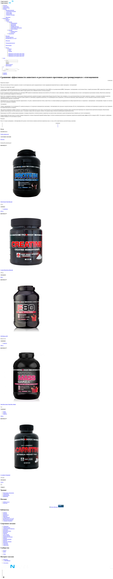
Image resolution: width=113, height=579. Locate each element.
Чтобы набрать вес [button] (5, 134)
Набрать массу (14, 31)
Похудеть (13, 32)
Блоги (9, 50)
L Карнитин (6, 526)
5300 (2, 416)
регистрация (8, 65)
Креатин (5, 538)
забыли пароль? (9, 64)
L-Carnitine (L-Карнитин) (5, 475)
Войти (7, 63)
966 (2, 277)
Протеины (5, 542)
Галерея (10, 51)
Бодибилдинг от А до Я (11, 38)
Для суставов (6, 534)
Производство (6, 7)
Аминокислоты (6, 527)
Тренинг (10, 21)
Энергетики (6, 545)
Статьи (7, 20)
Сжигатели (5, 543)
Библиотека (5, 18)
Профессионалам (15, 26)
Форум (7, 47)
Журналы (8, 40)
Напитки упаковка (7, 541)
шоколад (3, 206)
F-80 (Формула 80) (4, 336)
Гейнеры (5, 533)
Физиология (11, 33)
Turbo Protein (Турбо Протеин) (6, 201)
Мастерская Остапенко (8, 519)
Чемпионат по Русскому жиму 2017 (16, 55)
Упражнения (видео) (10, 43)
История (8, 36)
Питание (5, 5)
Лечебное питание (7, 539)
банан (4, 411)
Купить (4, 9)
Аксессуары (6, 6)
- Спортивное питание (11, 11)
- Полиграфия (9, 13)
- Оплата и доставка (10, 14)
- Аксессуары (9, 12)
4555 (2, 211)
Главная (5, 72)
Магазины (8, 17)
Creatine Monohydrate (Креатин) (7, 270)
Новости (8, 19)
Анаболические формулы (8, 528)
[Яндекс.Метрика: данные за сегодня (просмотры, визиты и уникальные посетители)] (53, 507)
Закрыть (2, 487)
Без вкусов (3, 479)
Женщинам (13, 25)
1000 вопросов (6, 517)
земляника (5, 209)
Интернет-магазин (10, 10)
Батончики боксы (7, 531)
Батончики (5, 529)
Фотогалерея (8, 45)
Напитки (5, 540)
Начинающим (14, 23)
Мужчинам (13, 24)
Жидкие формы (6, 535)
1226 (2, 482)
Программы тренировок (16, 27)
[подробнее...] (27, 199)
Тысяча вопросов (9, 37)
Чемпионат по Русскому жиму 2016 (16, 54)
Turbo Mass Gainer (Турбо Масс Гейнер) (8, 404)
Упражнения (6, 494)
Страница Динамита (7, 520)
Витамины (5, 532)
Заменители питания (7, 536)
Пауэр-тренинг (14, 29)
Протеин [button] (2, 139)
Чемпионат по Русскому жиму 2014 (16, 53)
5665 (2, 345)
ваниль (4, 412)
